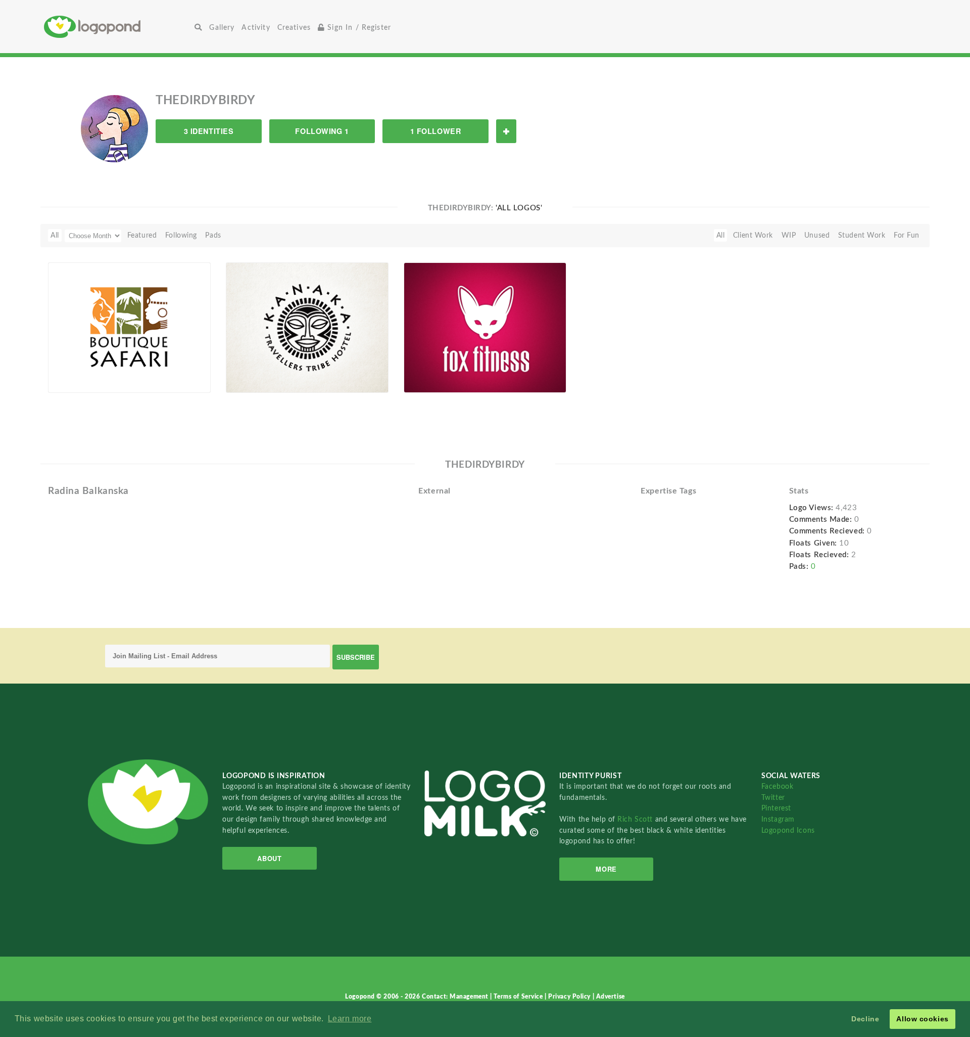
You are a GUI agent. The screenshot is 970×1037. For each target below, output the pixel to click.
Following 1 (322, 131)
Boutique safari (80, 369)
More (606, 869)
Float (182, 375)
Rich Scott (636, 819)
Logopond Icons (788, 830)
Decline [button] (865, 1019)
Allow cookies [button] (922, 1019)
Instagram (778, 819)
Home (117, 26)
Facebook (777, 786)
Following (181, 235)
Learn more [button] (350, 1018)
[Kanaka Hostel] (307, 327)
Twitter (773, 797)
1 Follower (435, 131)
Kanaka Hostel (255, 369)
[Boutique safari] (129, 327)
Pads (213, 235)
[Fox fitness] (485, 327)
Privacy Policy (570, 997)
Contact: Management (456, 997)
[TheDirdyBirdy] (114, 128)
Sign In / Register (358, 27)
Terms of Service (519, 997)
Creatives (294, 27)
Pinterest (776, 808)
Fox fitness (428, 369)
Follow (506, 131)
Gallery (221, 27)
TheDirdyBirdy (88, 380)
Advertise (610, 997)
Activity (255, 27)
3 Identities (209, 131)
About (269, 858)
